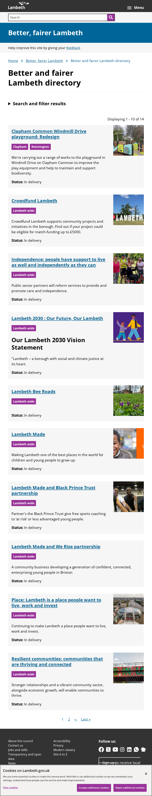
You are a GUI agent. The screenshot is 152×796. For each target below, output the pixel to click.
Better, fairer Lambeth (45, 32)
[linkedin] (129, 750)
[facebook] (101, 750)
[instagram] (122, 750)
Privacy (58, 745)
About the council (20, 741)
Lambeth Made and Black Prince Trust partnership (53, 490)
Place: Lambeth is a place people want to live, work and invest (56, 602)
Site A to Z (60, 754)
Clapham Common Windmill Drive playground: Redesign (48, 134)
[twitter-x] (108, 750)
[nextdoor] (143, 750)
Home (13, 61)
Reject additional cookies (130, 787)
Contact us (15, 745)
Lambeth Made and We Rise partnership (55, 546)
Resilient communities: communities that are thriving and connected (57, 661)
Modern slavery (64, 750)
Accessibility (61, 741)
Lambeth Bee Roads (33, 391)
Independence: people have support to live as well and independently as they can (58, 262)
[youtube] (115, 750)
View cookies (10, 787)
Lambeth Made (28, 434)
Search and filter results (39, 103)
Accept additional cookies (94, 787)
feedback (73, 48)
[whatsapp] (136, 750)
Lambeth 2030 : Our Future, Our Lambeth (57, 318)
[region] (76, 780)
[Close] (146, 774)
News (12, 763)
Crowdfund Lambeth (34, 200)
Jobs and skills (18, 750)
